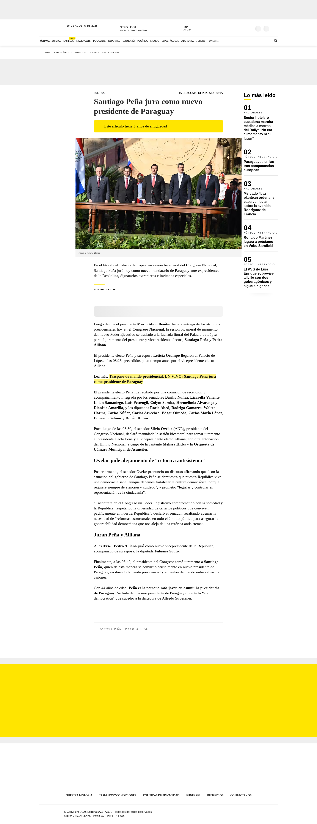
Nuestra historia (79, 795)
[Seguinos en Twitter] (236, 27)
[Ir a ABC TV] (233, 40)
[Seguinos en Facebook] (229, 27)
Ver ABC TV (141, 28)
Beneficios (215, 795)
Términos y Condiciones (117, 795)
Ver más (261, 124)
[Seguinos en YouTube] (242, 27)
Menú (274, 28)
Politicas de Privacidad (161, 795)
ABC (52, 28)
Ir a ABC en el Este (78, 30)
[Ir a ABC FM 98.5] (262, 40)
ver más (185, 28)
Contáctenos (240, 795)
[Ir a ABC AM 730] (245, 40)
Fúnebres (193, 795)
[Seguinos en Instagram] (249, 27)
